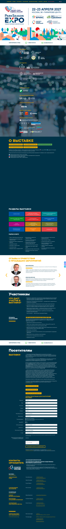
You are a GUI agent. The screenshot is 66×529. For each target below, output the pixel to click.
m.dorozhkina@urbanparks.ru (41, 508)
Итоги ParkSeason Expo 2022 (16, 160)
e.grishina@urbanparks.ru (40, 517)
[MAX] (65, 264)
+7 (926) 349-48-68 (39, 516)
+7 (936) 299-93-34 (39, 496)
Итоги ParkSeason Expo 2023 (30, 157)
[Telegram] (65, 266)
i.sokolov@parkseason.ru (40, 502)
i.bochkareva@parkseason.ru (41, 494)
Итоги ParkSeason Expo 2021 (16, 157)
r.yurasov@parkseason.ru (40, 497)
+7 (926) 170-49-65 (39, 501)
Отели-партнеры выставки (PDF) (33, 406)
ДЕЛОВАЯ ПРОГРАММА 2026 (32, 399)
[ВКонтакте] (65, 262)
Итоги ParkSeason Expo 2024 (30, 160)
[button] (6, 288)
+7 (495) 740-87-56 (32, 42)
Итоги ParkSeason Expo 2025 (45, 157)
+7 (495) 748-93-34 (39, 512)
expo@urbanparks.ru (29, 396)
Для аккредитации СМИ (40, 519)
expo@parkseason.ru (48, 42)
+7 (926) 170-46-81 (39, 490)
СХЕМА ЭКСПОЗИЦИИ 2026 (31, 402)
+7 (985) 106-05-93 (39, 493)
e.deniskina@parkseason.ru (41, 491)
